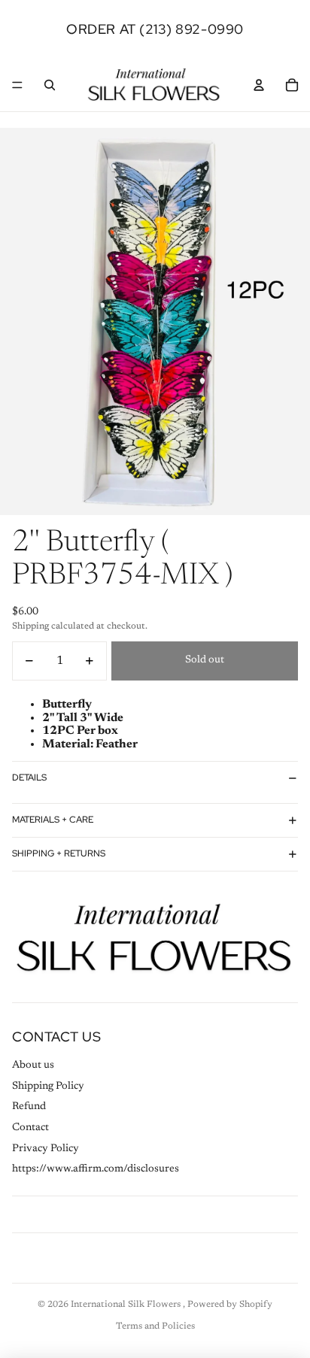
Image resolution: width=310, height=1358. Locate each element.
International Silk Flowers (127, 1304)
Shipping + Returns (58, 853)
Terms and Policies (155, 1326)
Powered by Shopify (229, 1304)
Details (29, 777)
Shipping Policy (48, 1086)
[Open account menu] (258, 85)
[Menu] (17, 85)
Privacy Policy (45, 1149)
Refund (29, 1107)
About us (33, 1065)
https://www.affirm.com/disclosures (95, 1169)
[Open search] (49, 85)
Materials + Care (52, 820)
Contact (30, 1128)
